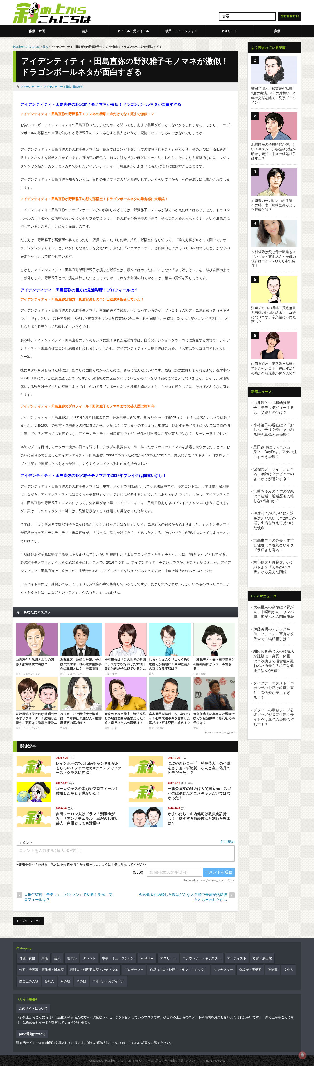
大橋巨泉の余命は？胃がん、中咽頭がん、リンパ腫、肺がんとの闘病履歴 (273, 612)
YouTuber (147, 958)
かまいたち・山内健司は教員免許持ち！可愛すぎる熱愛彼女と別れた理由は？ (199, 818)
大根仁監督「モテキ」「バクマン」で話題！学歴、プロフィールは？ (68, 897)
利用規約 (228, 842)
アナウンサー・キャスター (202, 958)
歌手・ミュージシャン (181, 31)
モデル (72, 958)
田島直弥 (77, 86)
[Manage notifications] (302, 1055)
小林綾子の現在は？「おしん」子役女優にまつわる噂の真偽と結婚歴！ (273, 430)
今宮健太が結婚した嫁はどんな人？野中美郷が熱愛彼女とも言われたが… (183, 897)
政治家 (272, 970)
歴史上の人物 (28, 981)
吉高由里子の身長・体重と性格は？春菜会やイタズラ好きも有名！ (273, 545)
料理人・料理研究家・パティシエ (94, 970)
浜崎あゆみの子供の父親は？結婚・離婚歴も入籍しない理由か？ (273, 496)
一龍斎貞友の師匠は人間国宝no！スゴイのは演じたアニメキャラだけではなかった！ (199, 793)
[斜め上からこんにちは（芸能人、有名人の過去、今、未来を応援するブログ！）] (52, 13)
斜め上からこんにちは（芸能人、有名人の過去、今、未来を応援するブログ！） (153, 1060)
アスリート (229, 31)
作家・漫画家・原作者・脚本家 (41, 970)
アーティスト (236, 958)
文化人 (288, 970)
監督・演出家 (262, 958)
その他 (81, 981)
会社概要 (81, 1022)
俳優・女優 (37, 31)
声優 (277, 31)
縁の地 (65, 981)
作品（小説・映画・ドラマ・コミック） (178, 970)
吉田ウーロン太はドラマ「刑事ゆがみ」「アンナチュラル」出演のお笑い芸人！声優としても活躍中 (87, 818)
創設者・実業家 (250, 970)
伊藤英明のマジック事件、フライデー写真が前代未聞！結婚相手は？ (273, 634)
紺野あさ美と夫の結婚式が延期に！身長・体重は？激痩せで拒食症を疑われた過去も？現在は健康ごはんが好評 (273, 661)
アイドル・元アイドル (133, 31)
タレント (89, 958)
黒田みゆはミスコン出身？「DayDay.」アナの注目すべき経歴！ (275, 452)
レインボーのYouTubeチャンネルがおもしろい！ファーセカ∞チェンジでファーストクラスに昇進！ (88, 768)
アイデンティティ (31, 86)
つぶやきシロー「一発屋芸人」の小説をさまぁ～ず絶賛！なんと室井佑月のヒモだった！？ (199, 768)
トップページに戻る (28, 920)
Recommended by (215, 732)
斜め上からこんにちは (26, 46)
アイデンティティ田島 (57, 86)
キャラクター (223, 970)
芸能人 (49, 981)
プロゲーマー (134, 970)
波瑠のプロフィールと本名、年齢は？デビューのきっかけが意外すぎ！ (273, 474)
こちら (133, 1043)
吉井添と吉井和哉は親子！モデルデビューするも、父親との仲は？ (273, 407)
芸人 (85, 31)
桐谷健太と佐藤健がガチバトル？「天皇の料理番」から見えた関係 (273, 567)
